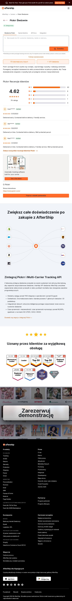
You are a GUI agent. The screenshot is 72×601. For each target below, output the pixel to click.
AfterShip (5, 14)
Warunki (15, 592)
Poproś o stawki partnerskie (36, 195)
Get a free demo (16, 178)
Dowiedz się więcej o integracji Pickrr (18, 317)
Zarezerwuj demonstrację (36, 413)
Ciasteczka (38, 592)
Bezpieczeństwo (26, 592)
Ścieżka (60, 49)
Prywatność (6, 592)
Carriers (12, 14)
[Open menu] (68, 8)
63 (68, 87)
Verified (18, 109)
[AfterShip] (8, 8)
